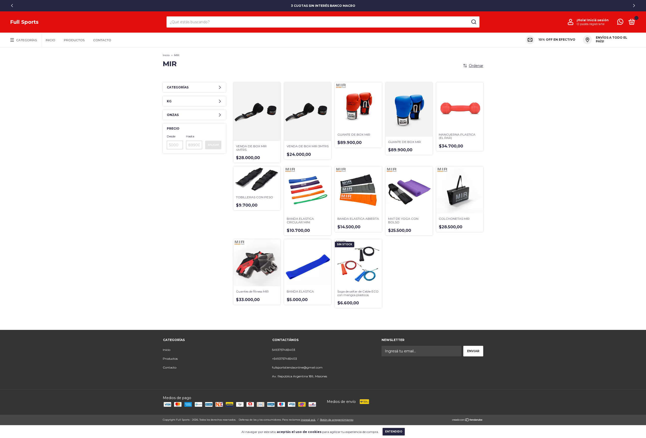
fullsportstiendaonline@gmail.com (297, 367)
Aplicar (213, 144)
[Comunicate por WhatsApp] (620, 22)
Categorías (26, 40)
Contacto (102, 40)
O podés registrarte (590, 24)
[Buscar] (473, 22)
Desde (171, 136)
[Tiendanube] (467, 420)
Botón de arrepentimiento (336, 419)
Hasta (190, 136)
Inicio (50, 40)
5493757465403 (283, 350)
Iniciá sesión (598, 20)
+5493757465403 (284, 358)
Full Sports (24, 22)
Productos (74, 40)
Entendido (393, 431)
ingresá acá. (308, 419)
